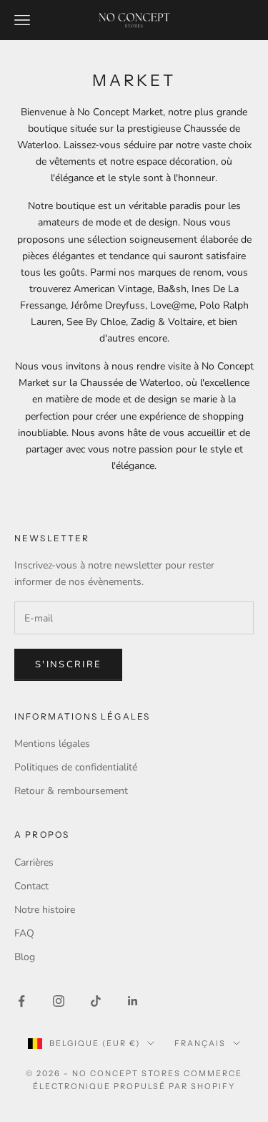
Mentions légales (52, 743)
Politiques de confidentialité (75, 767)
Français (200, 1043)
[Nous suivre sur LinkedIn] (133, 1001)
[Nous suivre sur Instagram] (58, 1001)
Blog (24, 957)
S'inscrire (68, 664)
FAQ (24, 933)
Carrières (34, 862)
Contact (31, 886)
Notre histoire (44, 910)
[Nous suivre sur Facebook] (21, 1001)
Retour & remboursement (71, 791)
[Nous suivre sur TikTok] (96, 1001)
